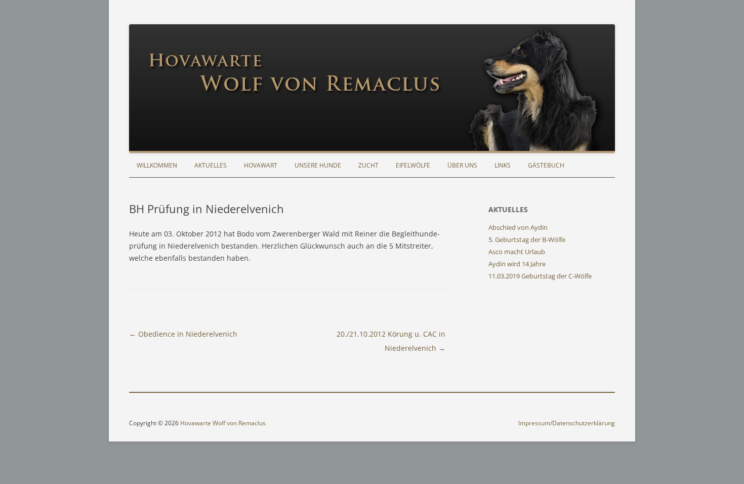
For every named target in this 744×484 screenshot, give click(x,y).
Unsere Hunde (318, 165)
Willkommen (157, 165)
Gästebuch (546, 165)
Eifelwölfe (413, 165)
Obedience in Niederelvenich (183, 334)
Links (502, 165)
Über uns (462, 165)
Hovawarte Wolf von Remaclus (223, 423)
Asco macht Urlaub (516, 251)
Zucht (368, 165)
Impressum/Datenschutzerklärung (566, 423)
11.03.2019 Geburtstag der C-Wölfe (540, 275)
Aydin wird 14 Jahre (517, 263)
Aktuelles (210, 165)
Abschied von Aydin (518, 227)
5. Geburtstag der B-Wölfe (526, 239)
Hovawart (260, 165)
